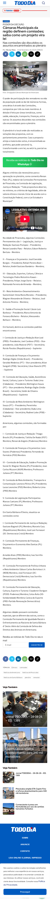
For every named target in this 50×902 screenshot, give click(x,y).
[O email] (31, 54)
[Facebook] (5, 54)
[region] (25, 882)
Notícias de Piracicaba (30, 672)
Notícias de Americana (12, 672)
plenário (28, 677)
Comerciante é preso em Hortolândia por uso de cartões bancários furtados (30, 806)
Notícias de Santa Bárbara (13, 677)
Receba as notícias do (25, 162)
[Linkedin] (18, 54)
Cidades (6, 21)
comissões (23, 667)
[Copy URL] (37, 54)
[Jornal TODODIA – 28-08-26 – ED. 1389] (25, 709)
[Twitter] (12, 54)
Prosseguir (25, 892)
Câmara (14, 667)
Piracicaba (11, 741)
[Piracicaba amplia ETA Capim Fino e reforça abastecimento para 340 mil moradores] (25, 745)
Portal (9, 713)
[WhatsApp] (25, 54)
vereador (36, 677)
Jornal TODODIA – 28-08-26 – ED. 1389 (31, 774)
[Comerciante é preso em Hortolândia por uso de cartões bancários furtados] (8, 809)
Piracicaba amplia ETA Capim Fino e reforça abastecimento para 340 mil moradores (31, 791)
